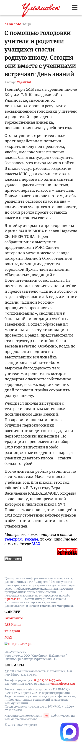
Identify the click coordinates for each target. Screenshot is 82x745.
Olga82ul (24, 82)
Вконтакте (14, 618)
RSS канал (13, 625)
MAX (36, 543)
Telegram (12, 631)
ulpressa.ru (12, 599)
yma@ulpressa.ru (62, 683)
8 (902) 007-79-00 (47, 680)
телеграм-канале (21, 539)
